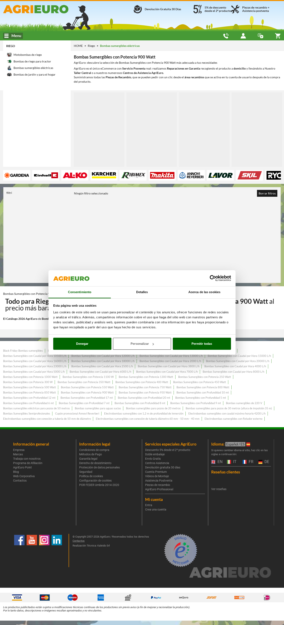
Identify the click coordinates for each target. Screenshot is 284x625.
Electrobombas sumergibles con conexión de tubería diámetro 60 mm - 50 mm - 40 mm (148, 418)
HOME (78, 45)
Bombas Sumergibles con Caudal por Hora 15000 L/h (239, 355)
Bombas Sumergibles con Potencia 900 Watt (87, 392)
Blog (16, 471)
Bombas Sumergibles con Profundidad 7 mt (84, 403)
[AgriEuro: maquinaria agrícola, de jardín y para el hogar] (47, 9)
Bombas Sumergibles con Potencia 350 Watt (84, 382)
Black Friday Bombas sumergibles (23, 350)
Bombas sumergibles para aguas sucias (98, 408)
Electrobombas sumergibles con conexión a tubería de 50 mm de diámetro (47, 418)
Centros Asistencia (157, 463)
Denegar (82, 343)
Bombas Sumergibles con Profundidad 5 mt (200, 397)
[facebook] (19, 550)
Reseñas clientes (225, 471)
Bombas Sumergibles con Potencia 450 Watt (199, 382)
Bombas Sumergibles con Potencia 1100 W (88, 376)
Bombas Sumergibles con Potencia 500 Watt (29, 387)
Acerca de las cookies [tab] (204, 292)
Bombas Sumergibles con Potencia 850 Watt (29, 392)
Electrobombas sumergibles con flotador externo (233, 418)
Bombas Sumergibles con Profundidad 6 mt (28, 403)
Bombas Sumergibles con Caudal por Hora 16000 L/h (34, 361)
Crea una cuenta (155, 509)
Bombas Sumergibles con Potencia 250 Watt (204, 376)
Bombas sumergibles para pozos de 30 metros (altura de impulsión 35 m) (229, 408)
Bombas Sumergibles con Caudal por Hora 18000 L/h (103, 361)
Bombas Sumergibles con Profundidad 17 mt (87, 397)
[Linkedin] (57, 550)
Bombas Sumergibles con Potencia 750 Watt (145, 387)
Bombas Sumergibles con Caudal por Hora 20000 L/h (237, 361)
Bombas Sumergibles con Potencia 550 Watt (87, 387)
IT (234, 462)
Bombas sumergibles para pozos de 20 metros (153, 408)
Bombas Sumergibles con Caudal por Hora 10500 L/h (34, 355)
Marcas (18, 454)
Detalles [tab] (142, 292)
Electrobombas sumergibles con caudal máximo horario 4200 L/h (226, 413)
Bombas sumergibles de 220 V (244, 403)
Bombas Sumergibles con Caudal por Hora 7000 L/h (167, 371)
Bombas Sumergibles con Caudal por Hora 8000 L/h (233, 371)
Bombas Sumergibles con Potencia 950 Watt (145, 392)
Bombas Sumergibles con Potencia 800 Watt (203, 387)
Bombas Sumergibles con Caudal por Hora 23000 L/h (34, 366)
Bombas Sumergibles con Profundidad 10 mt (203, 392)
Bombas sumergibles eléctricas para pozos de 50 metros (36, 408)
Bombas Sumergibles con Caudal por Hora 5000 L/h (34, 371)
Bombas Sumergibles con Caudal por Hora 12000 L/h (103, 355)
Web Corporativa (24, 476)
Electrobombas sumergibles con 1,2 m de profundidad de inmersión (143, 413)
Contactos (20, 480)
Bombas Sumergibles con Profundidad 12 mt (29, 397)
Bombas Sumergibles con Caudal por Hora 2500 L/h (102, 366)
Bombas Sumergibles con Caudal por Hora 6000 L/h (100, 371)
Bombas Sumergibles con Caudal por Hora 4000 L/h (235, 366)
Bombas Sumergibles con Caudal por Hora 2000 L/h (170, 361)
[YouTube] (32, 550)
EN (219, 462)
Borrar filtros (267, 193)
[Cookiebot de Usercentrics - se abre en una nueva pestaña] (213, 278)
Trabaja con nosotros (27, 458)
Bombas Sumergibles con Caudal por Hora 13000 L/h (171, 355)
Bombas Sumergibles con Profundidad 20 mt (144, 397)
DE (266, 462)
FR (250, 462)
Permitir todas (201, 343)
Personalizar (140, 343)
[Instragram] (44, 550)
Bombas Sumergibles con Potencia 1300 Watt (146, 376)
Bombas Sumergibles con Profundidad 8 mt (140, 403)
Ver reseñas (218, 489)
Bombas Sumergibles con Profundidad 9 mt (195, 403)
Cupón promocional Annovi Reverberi (77, 413)
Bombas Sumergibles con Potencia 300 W (28, 382)
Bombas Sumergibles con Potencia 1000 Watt (30, 376)
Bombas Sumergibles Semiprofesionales (26, 413)
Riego (10, 46)
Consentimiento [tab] (79, 292)
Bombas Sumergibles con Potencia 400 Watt (141, 382)
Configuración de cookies (95, 480)
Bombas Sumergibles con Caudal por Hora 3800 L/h (168, 366)
